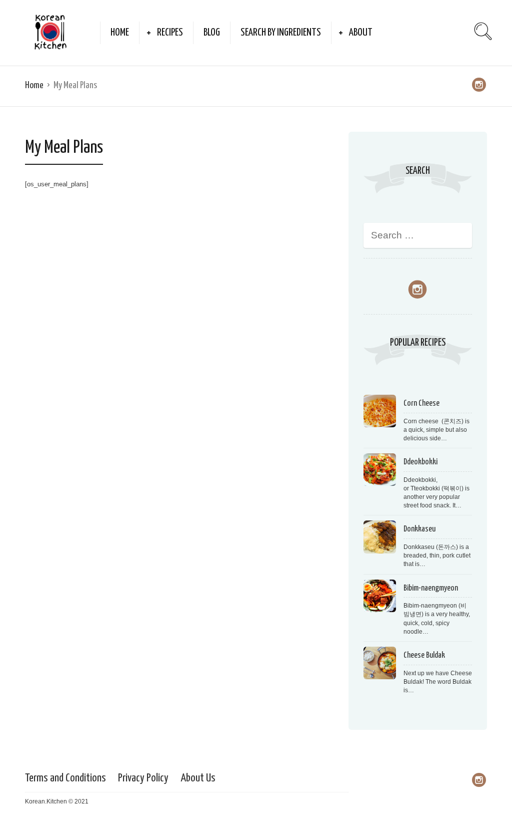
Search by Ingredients (280, 33)
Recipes (170, 33)
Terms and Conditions (65, 778)
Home (119, 33)
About (360, 33)
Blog (212, 33)
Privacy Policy (143, 778)
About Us (198, 778)
